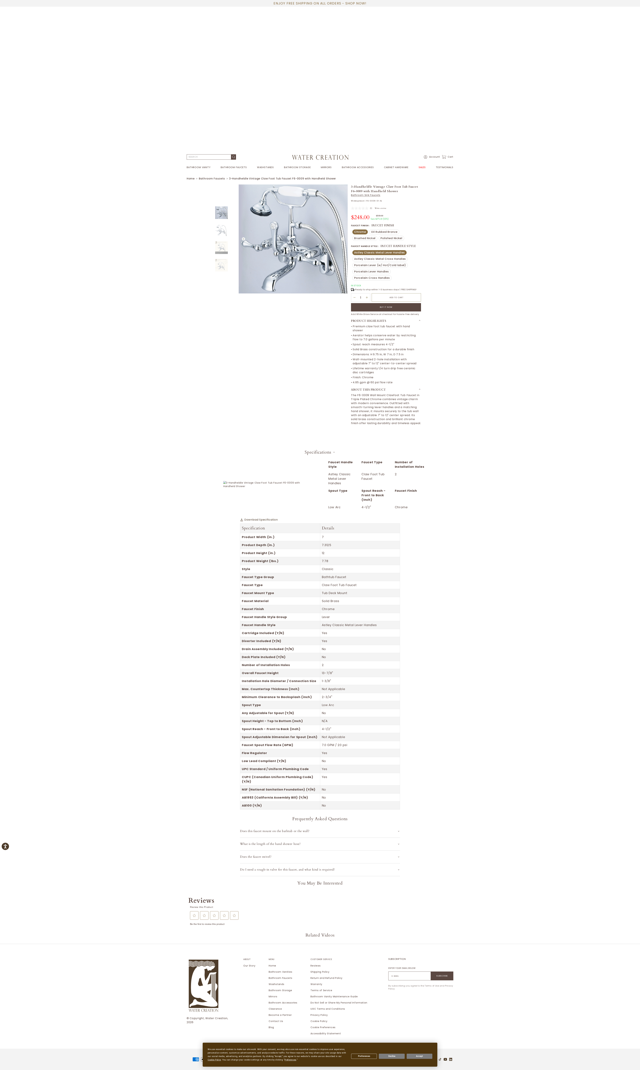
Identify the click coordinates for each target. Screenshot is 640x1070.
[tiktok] (440, 1059)
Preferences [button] (290, 1060)
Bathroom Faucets (234, 167)
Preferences (364, 1056)
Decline (391, 1056)
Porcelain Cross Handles (372, 278)
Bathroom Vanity (199, 167)
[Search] (233, 157)
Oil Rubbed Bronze (385, 232)
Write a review (380, 208)
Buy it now (386, 307)
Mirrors (326, 167)
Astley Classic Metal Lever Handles (379, 253)
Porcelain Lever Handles (371, 272)
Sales (422, 167)
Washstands (265, 167)
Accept (419, 1056)
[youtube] (445, 1059)
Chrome (361, 232)
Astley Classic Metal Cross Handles (380, 259)
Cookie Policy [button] (214, 1060)
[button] (431, 157)
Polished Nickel (392, 238)
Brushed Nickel (365, 238)
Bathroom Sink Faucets (365, 195)
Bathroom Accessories (358, 167)
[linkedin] (450, 1059)
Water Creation (216, 1018)
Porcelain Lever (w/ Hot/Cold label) (380, 265)
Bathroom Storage (297, 167)
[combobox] (209, 157)
